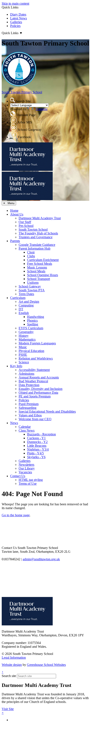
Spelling (32, 324)
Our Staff (25, 222)
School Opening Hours (42, 275)
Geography (26, 332)
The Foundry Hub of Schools (38, 233)
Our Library (27, 468)
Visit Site (8, 709)
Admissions (26, 373)
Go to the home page (16, 515)
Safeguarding (27, 407)
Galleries (16, 22)
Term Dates (26, 294)
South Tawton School (33, 229)
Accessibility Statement (34, 370)
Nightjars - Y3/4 (38, 449)
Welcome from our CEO (35, 419)
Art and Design (29, 301)
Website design (12, 664)
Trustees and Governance (35, 237)
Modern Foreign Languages (37, 343)
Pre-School (26, 225)
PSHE (23, 354)
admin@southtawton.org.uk (41, 559)
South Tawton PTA (32, 290)
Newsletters (26, 464)
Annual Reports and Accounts (39, 377)
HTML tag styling (31, 480)
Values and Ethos (30, 415)
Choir (31, 252)
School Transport (38, 279)
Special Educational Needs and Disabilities (47, 411)
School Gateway (30, 286)
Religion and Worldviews (36, 358)
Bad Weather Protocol (33, 381)
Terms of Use (28, 483)
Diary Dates (18, 14)
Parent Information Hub (34, 248)
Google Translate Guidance (37, 244)
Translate (42, 109)
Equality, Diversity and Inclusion (40, 389)
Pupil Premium (29, 404)
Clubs (31, 256)
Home (14, 210)
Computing (26, 305)
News (14, 423)
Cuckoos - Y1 (36, 438)
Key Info (16, 366)
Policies (15, 26)
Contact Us (17, 476)
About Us (16, 214)
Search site (9, 676)
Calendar (25, 426)
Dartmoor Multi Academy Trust (40, 218)
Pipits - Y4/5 (35, 453)
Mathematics (27, 339)
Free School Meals (39, 263)
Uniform (33, 282)
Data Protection (29, 385)
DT (21, 309)
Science (24, 362)
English (24, 313)
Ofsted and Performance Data (38, 392)
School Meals (36, 271)
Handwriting (35, 316)
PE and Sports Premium (35, 396)
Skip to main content (15, 3)
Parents (15, 241)
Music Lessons (37, 267)
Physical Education (31, 351)
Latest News (18, 18)
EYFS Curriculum (31, 328)
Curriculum (17, 298)
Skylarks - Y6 (36, 457)
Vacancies (25, 472)
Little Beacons (36, 445)
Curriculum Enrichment (43, 260)
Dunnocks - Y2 (37, 442)
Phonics (32, 320)
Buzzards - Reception (41, 434)
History (24, 335)
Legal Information (14, 657)
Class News (26, 430)
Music (23, 347)
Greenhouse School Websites (46, 664)
